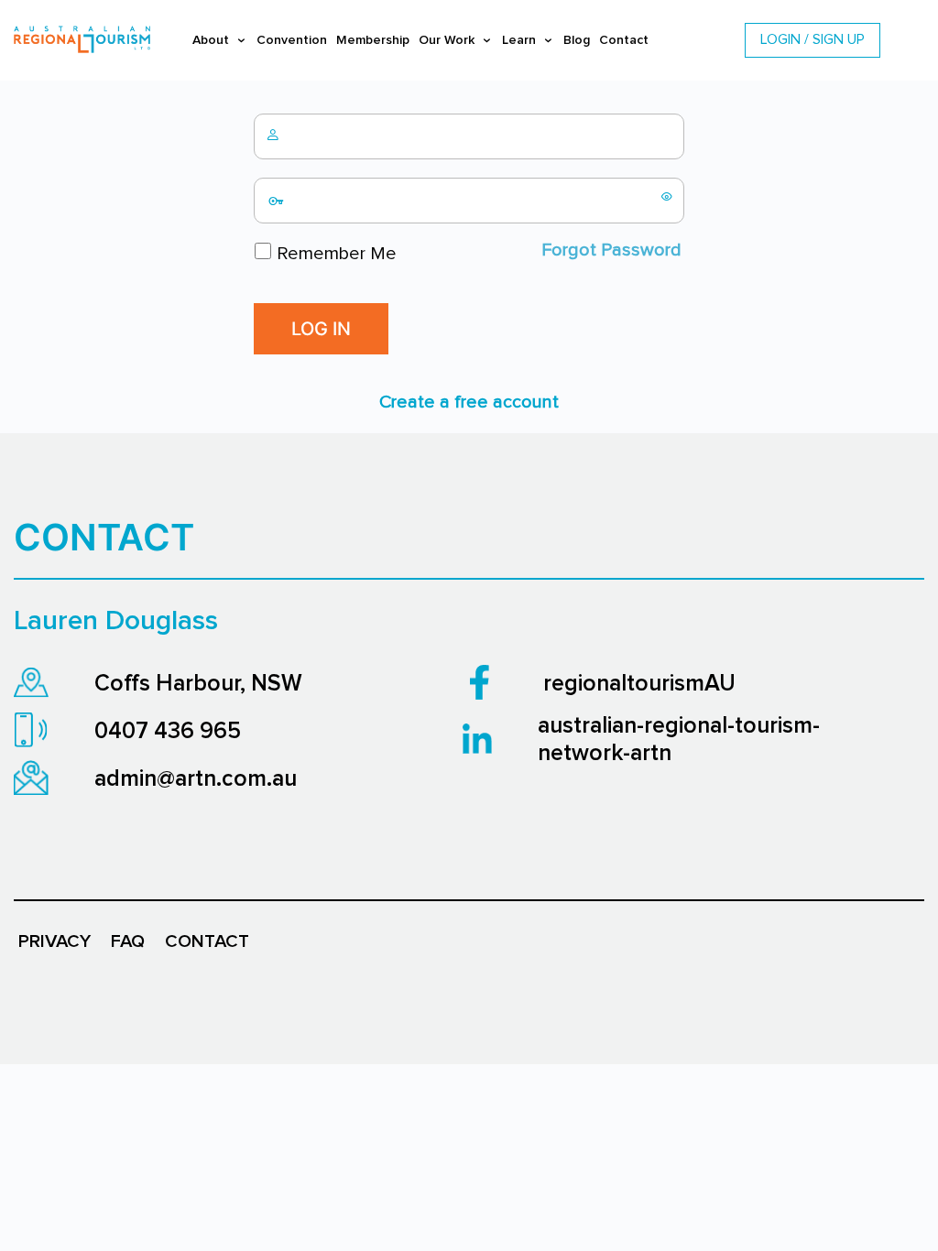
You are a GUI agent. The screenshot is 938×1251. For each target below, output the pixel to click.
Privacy (54, 941)
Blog (576, 40)
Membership (372, 40)
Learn (519, 40)
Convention (291, 40)
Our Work (446, 40)
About (210, 40)
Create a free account (469, 402)
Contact (624, 40)
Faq (128, 941)
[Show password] (666, 196)
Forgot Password (611, 250)
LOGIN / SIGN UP (812, 39)
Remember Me (334, 254)
